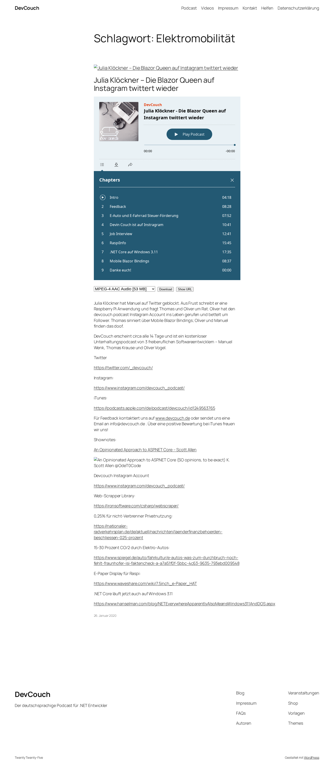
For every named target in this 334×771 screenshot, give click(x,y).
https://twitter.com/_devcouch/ (123, 367)
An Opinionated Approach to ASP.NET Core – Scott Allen (145, 449)
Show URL (185, 289)
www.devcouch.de (172, 418)
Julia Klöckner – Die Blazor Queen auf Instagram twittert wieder (154, 84)
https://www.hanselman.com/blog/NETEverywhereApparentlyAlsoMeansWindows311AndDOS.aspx (184, 603)
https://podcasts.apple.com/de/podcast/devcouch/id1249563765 (154, 408)
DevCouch (27, 8)
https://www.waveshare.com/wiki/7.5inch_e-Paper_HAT (145, 583)
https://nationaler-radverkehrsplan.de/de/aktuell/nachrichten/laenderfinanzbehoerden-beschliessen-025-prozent (158, 531)
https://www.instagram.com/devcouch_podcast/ (139, 387)
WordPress (311, 757)
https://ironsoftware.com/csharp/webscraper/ (136, 505)
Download (165, 289)
